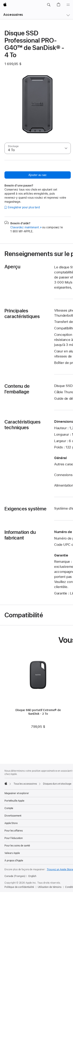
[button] (49, 5)
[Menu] (68, 5)
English (32, 876)
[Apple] (5, 783)
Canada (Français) (15, 876)
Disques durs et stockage (57, 783)
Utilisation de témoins (49, 887)
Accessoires (13, 15)
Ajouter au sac (37, 175)
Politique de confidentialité (19, 887)
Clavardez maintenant (26, 227)
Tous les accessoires (25, 783)
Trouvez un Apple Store (60, 869)
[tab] (30, 131)
